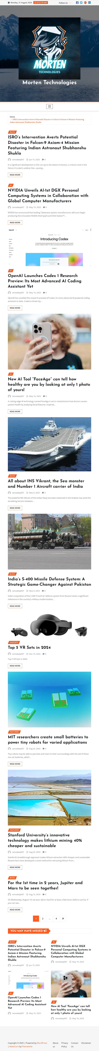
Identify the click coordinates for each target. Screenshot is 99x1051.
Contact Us (74, 1045)
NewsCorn (14, 1046)
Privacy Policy (64, 1045)
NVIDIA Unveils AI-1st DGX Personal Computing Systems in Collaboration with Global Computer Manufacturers (48, 195)
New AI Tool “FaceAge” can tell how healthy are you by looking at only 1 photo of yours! (49, 384)
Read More (15, 175)
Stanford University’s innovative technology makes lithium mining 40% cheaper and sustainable (45, 840)
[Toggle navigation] (49, 106)
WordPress (42, 1043)
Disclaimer (86, 1043)
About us (55, 1045)
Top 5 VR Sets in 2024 (29, 648)
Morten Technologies (49, 83)
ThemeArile (27, 1046)
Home (12, 117)
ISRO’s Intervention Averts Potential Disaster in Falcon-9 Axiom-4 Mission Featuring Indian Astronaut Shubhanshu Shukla (27, 953)
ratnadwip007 (18, 159)
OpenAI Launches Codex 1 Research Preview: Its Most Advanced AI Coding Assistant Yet (44, 281)
